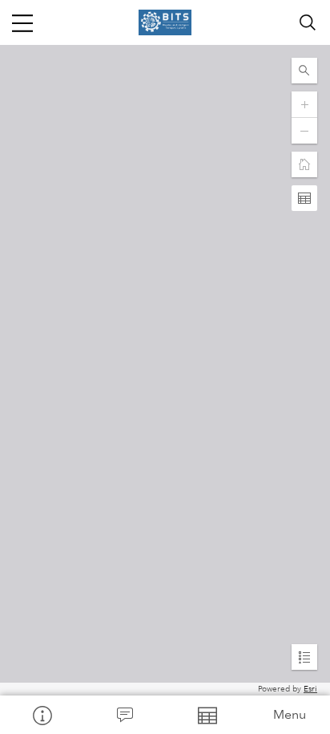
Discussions (123, 714)
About (41, 714)
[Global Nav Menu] (22, 22)
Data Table (206, 714)
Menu (289, 714)
